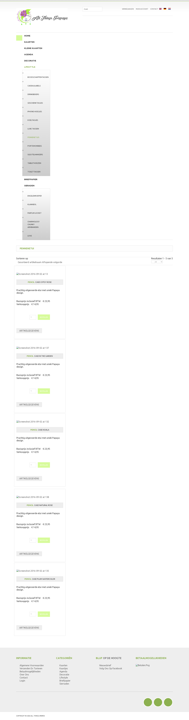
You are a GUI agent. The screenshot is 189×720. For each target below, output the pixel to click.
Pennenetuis (33, 137)
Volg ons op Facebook (110, 668)
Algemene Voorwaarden (32, 665)
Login (22, 680)
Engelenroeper (35, 196)
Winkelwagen (128, 9)
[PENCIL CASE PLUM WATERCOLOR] (32, 570)
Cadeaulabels (34, 86)
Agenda (28, 54)
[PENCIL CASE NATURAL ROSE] (32, 497)
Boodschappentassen (38, 77)
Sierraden (64, 683)
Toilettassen (34, 172)
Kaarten (29, 42)
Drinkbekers (33, 94)
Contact (154, 9)
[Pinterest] (158, 702)
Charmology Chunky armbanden (33, 224)
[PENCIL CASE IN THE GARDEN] (32, 347)
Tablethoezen (34, 163)
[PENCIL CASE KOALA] (32, 421)
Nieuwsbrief (105, 665)
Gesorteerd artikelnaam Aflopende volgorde (40, 262)
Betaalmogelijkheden (30, 671)
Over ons (24, 674)
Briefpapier (30, 179)
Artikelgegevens (29, 330)
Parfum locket (35, 213)
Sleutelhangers (35, 154)
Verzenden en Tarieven (31, 668)
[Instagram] (168, 702)
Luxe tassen (33, 129)
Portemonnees (35, 146)
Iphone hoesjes (35, 111)
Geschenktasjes (35, 103)
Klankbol (32, 204)
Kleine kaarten (33, 48)
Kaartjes (63, 668)
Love (30, 236)
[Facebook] (148, 702)
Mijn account (142, 9)
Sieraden (29, 185)
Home (27, 36)
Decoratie (30, 60)
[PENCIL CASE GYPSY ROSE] (32, 274)
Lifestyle (29, 67)
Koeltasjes (33, 120)
